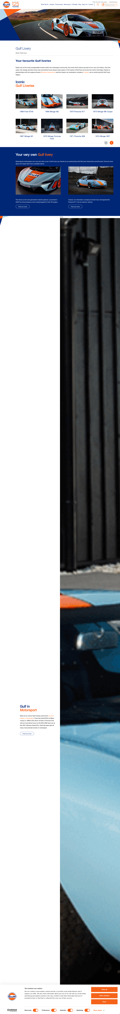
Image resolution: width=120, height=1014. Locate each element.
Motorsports (67, 4)
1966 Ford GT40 (26, 111)
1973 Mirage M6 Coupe (102, 111)
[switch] (54, 1010)
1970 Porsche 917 (77, 111)
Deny (104, 1002)
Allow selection (104, 995)
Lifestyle (51, 4)
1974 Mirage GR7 (102, 136)
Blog (79, 4)
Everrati (86, 72)
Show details (97, 1010)
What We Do (44, 4)
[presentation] (111, 143)
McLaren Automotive (48, 72)
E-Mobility (75, 4)
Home (17, 53)
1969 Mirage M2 (52, 111)
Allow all (104, 989)
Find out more (22, 206)
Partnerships (59, 4)
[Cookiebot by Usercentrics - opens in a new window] (12, 1010)
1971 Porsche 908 (77, 136)
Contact (90, 4)
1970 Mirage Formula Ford (52, 137)
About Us (85, 4)
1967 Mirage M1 (26, 136)
